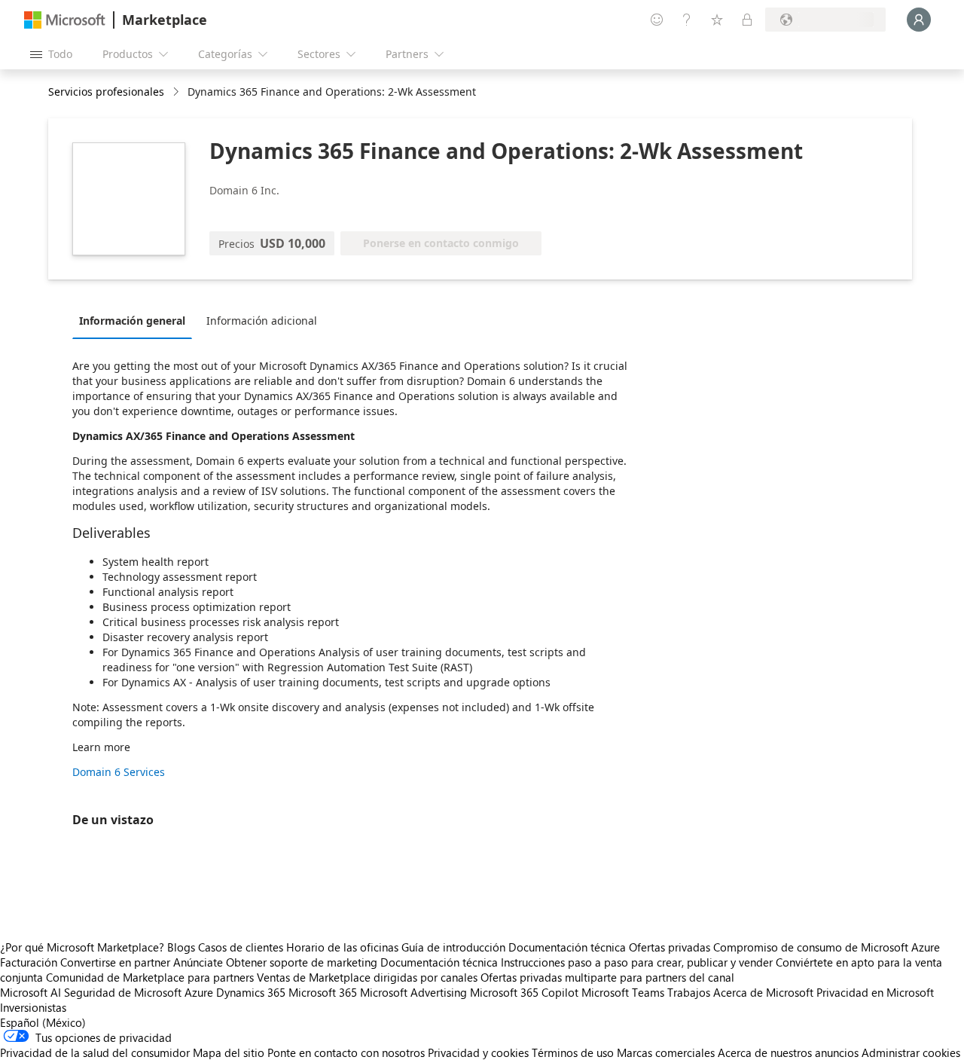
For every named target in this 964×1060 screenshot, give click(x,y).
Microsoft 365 (322, 992)
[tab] (136, 320)
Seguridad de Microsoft (123, 992)
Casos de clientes (240, 947)
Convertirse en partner (115, 962)
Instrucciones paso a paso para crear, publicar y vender (637, 962)
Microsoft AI (30, 992)
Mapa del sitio (228, 1052)
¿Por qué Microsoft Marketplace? (82, 947)
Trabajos (688, 992)
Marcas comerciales (666, 1052)
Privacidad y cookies (478, 1052)
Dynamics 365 (250, 992)
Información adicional (261, 320)
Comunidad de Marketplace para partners (150, 977)
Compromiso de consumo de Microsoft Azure (826, 947)
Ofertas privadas (669, 947)
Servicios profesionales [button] (106, 91)
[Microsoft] (64, 20)
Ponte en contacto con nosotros (346, 1052)
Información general (132, 320)
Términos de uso (573, 1052)
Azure (199, 992)
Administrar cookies (911, 1052)
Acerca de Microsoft (763, 992)
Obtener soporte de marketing (301, 962)
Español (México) (43, 1022)
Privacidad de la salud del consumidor (95, 1052)
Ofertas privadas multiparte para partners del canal (607, 977)
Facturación (28, 962)
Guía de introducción (453, 947)
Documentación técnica (567, 947)
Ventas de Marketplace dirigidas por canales (367, 977)
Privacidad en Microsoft (875, 992)
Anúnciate (198, 962)
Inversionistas (33, 1007)
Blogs (181, 947)
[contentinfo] (177, 92)
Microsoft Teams (622, 992)
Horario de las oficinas (342, 947)
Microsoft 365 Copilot (524, 992)
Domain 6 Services (118, 772)
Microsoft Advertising (413, 992)
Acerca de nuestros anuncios (788, 1052)
